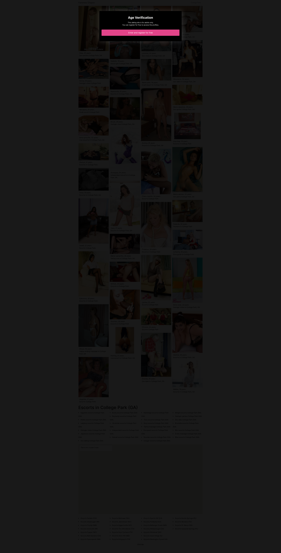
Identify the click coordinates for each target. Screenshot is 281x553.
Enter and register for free (140, 33)
